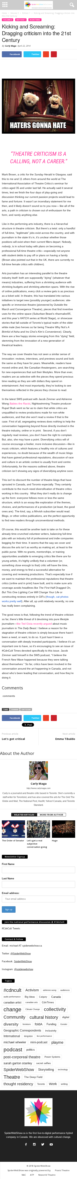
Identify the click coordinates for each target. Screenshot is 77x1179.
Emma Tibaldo (65, 739)
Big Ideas (30, 996)
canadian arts (31, 1002)
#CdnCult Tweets (11, 928)
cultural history (44, 1017)
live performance (44, 1036)
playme (57, 1042)
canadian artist (12, 1002)
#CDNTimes (35, 20)
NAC (24, 1174)
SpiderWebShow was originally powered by (29, 1170)
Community (14, 1017)
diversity (11, 1024)
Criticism (26, 709)
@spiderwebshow (23, 969)
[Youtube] (51, 1143)
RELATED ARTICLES (24, 814)
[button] (71, 5)
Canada (56, 996)
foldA (38, 1024)
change (14, 709)
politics (30, 1049)
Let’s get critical (13, 739)
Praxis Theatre (62, 1170)
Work (53, 1084)
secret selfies (43, 1063)
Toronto (41, 1084)
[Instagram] (34, 1143)
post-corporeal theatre (22, 1057)
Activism (32, 990)
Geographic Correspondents (22, 1030)
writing (64, 1084)
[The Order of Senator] (13, 829)
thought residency (18, 1084)
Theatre (12, 1077)
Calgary (43, 997)
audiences (65, 990)
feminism (27, 1024)
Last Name (8, 878)
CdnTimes (48, 1002)
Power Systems (52, 1057)
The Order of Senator (13, 840)
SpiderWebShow (23, 961)
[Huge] (63, 829)
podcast (13, 1049)
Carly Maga (10, 45)
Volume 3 (7, 20)
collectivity (55, 1009)
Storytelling (46, 1069)
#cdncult (12, 990)
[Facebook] (26, 1143)
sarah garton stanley (18, 1063)
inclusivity (50, 1030)
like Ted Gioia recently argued (34, 623)
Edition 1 (20, 20)
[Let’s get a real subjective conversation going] (38, 829)
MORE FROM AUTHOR (51, 814)
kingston (28, 1036)
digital (65, 1017)
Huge (55, 840)
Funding (51, 1024)
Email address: (10, 893)
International (12, 1036)
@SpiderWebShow (20, 953)
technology (63, 1069)
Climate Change (32, 1009)
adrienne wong (49, 990)
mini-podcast (38, 1042)
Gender (63, 1024)
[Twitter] (42, 1143)
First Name (8, 864)
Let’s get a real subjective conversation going (37, 843)
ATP (32, 1174)
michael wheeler (15, 1042)
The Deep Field (33, 1076)
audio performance (12, 997)
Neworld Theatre (47, 1174)
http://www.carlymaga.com (38, 788)
